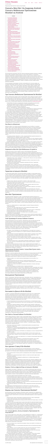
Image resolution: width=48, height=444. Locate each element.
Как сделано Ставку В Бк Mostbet (14, 35)
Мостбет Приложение (12, 24)
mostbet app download (36, 101)
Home (26, 2)
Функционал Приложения (12, 31)
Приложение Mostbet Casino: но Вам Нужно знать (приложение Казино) (14, 29)
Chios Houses (11, 2)
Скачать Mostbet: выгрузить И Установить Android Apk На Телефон (13, 57)
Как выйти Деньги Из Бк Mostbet (14, 32)
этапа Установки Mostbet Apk (13, 67)
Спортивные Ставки (11, 52)
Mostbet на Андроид (11, 43)
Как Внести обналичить (12, 20)
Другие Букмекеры (11, 51)
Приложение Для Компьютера (13, 44)
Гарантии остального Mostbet (13, 23)
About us (40, 2)
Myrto (32, 2)
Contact (36, 2)
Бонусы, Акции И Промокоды (13, 68)
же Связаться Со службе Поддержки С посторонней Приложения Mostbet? (13, 63)
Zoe (29, 2)
